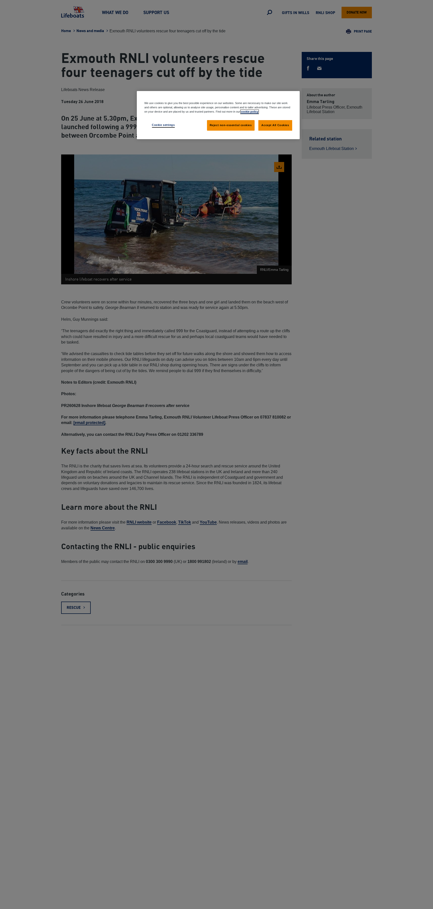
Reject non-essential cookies (231, 125)
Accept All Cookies (275, 125)
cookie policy (249, 111)
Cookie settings (163, 124)
